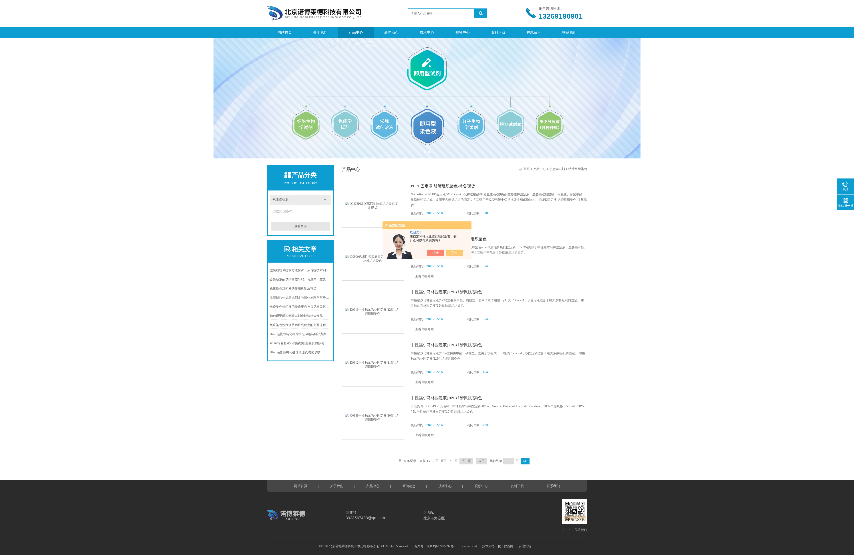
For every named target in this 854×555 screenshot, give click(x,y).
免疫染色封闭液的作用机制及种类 (293, 288)
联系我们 (569, 32)
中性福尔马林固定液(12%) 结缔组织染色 (446, 292)
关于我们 (320, 32)
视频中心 (462, 32)
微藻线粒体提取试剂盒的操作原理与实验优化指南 (300, 297)
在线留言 (534, 32)
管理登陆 (525, 546)
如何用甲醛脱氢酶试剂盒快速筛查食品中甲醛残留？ (300, 316)
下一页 (466, 461)
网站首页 (285, 32)
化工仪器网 (505, 546)
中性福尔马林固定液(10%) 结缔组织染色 (446, 398)
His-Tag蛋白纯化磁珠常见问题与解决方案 (298, 334)
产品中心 (356, 32)
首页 (527, 169)
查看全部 (300, 226)
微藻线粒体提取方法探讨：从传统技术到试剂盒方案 (300, 270)
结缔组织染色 (282, 211)
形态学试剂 (280, 200)
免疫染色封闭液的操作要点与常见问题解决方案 (300, 306)
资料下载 (498, 32)
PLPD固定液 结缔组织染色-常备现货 (443, 186)
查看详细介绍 (424, 276)
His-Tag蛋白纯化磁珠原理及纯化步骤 (295, 352)
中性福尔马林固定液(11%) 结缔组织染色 (446, 345)
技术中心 (427, 32)
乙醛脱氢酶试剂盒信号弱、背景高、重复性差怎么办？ (300, 279)
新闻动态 (391, 32)
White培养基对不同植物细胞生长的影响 (297, 343)
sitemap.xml (469, 546)
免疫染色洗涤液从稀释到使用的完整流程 (298, 325)
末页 (481, 461)
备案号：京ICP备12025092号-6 (435, 546)
